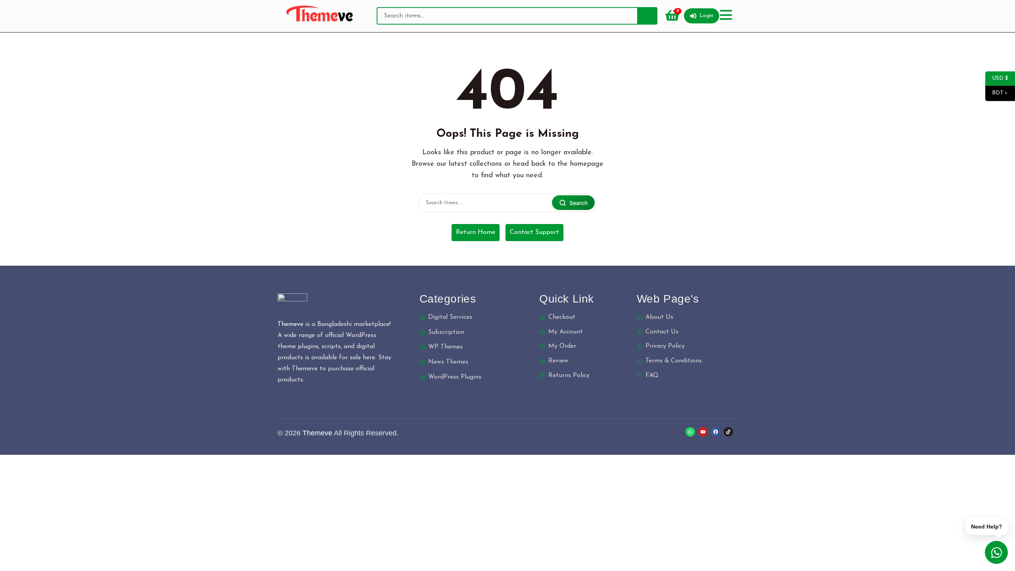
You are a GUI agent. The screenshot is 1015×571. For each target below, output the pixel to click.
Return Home (475, 232)
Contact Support (534, 232)
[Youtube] (703, 432)
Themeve (290, 324)
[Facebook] (715, 432)
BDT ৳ (997, 93)
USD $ (996, 78)
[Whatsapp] (690, 432)
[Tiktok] (728, 432)
